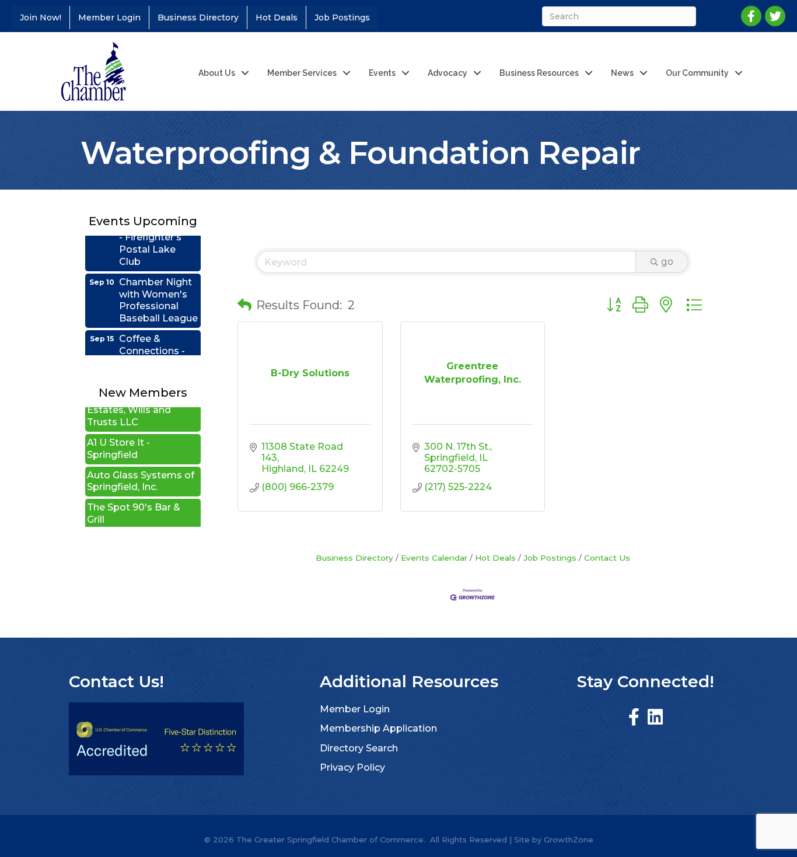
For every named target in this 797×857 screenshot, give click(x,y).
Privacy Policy (352, 767)
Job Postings (342, 17)
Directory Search (359, 748)
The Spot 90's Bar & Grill (133, 501)
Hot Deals (277, 17)
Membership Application (378, 728)
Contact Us (607, 557)
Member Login (109, 17)
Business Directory (198, 17)
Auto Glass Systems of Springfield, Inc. (140, 469)
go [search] (667, 261)
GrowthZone (568, 839)
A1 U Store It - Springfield (118, 436)
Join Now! (40, 17)
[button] (244, 305)
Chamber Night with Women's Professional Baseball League (158, 288)
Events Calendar (434, 557)
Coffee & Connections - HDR (152, 339)
